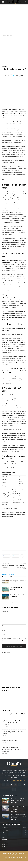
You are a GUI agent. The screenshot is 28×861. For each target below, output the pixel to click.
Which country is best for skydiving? (13, 714)
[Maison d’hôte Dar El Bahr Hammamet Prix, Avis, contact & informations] (5, 808)
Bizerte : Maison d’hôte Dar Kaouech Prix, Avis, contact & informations (18, 816)
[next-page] (15, 603)
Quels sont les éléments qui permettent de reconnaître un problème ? (11, 749)
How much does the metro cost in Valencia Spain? (20, 567)
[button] (2, 2)
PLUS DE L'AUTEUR (7, 576)
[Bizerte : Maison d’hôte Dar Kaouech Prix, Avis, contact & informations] (5, 816)
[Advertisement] (14, 19)
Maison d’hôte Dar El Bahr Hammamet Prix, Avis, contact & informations (18, 808)
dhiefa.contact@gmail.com (18, 780)
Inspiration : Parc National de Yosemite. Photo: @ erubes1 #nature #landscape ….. (13, 722)
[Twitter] (24, 784)
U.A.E (17, 853)
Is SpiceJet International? (10, 740)
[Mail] (11, 784)
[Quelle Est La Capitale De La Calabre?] (5, 596)
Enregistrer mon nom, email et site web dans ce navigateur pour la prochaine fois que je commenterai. (14, 640)
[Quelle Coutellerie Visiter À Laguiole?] (5, 582)
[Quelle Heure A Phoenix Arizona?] (5, 589)
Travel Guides (9, 35)
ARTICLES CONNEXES (8, 574)
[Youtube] (14, 789)
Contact (14, 854)
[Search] (26, 2)
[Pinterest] (15, 784)
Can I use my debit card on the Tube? (8, 566)
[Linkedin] (7, 784)
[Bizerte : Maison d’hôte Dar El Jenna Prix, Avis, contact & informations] (5, 800)
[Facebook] (3, 784)
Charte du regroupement (8, 853)
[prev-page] (12, 603)
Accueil (3, 35)
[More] (22, 75)
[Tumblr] (19, 784)
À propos (21, 853)
